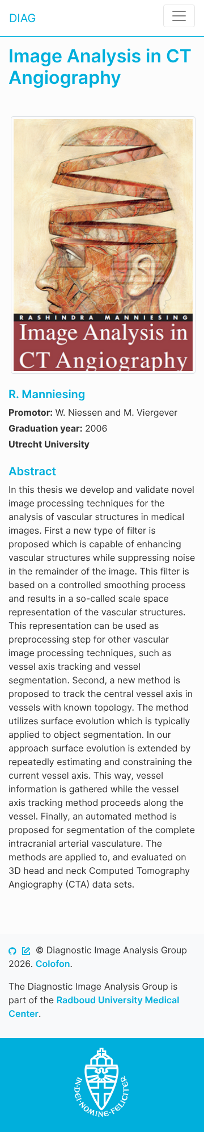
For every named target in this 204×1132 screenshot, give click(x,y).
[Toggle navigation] (179, 16)
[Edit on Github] (26, 950)
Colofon (53, 963)
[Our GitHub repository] (12, 950)
